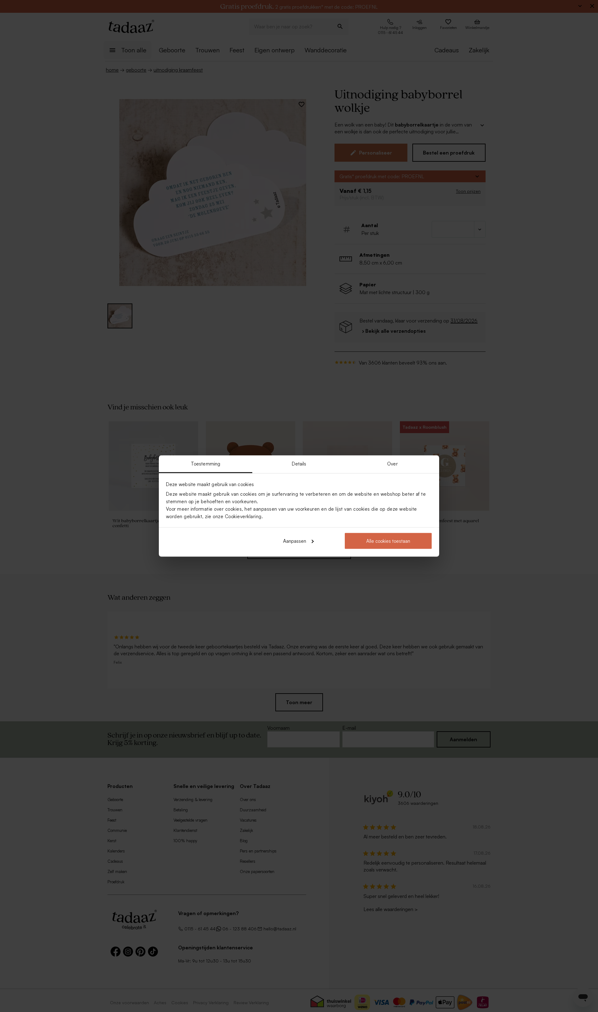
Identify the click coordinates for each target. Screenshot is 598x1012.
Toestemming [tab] (205, 464)
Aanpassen (294, 541)
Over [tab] (392, 464)
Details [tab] (299, 464)
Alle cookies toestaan (388, 541)
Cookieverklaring (243, 516)
